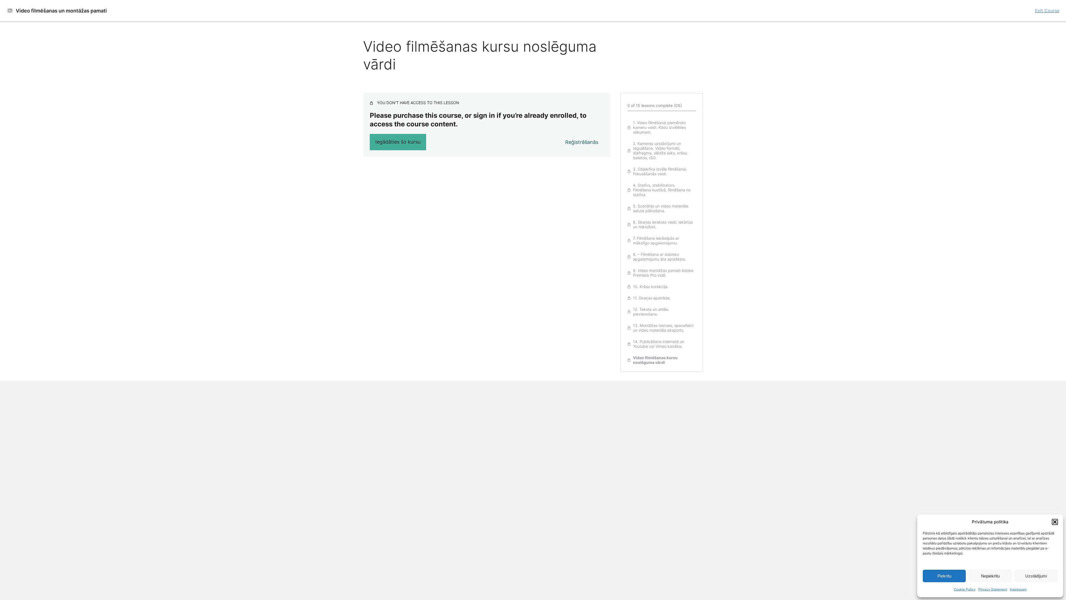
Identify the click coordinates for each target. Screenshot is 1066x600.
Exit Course (1047, 10)
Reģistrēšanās (581, 142)
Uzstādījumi (1036, 576)
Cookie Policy (965, 589)
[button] (1055, 522)
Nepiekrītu (990, 576)
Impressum (1018, 589)
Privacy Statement (992, 589)
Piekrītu (944, 576)
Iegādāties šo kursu (398, 142)
